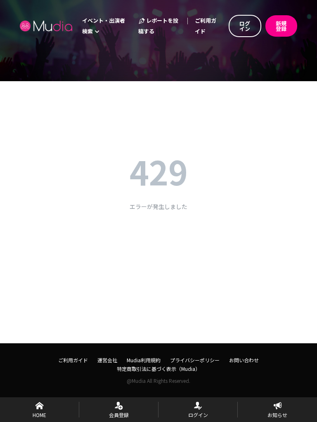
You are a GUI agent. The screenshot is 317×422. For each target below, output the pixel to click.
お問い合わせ (244, 359)
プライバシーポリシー (195, 359)
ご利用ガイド (205, 25)
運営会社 (107, 359)
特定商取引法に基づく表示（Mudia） (158, 368)
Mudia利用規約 (144, 359)
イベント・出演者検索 (103, 25)
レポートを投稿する (158, 25)
